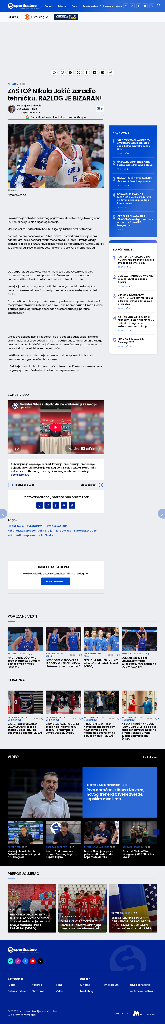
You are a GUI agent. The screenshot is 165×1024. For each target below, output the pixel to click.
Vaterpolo (118, 913)
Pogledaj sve (150, 757)
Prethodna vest (24, 485)
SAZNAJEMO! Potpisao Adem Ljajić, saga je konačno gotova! (135, 163)
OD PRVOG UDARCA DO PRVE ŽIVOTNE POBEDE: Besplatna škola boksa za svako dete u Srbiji (133, 144)
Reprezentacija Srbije (54, 654)
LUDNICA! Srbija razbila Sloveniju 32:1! (131, 341)
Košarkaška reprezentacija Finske (30, 535)
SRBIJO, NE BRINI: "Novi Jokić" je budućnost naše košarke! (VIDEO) (101, 663)
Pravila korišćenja (139, 984)
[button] (156, 832)
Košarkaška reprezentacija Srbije (30, 530)
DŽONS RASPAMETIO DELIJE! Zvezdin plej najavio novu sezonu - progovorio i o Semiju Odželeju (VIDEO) (62, 728)
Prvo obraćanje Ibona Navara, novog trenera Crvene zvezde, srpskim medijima (115, 794)
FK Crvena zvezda (71, 916)
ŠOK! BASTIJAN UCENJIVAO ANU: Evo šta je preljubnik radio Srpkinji (136, 279)
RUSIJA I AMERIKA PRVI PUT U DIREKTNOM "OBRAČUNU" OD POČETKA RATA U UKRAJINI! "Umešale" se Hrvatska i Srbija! (133, 923)
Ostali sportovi (90, 6)
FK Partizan (14, 847)
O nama (85, 984)
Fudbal (48, 6)
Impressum (111, 984)
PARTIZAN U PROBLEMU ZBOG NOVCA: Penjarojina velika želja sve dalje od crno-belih (136, 259)
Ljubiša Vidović (32, 105)
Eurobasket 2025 (85, 530)
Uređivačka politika (140, 991)
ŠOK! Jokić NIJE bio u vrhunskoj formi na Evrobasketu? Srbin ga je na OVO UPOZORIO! (139, 662)
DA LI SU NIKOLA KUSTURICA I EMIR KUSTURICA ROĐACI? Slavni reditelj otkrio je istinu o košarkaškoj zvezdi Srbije (136, 322)
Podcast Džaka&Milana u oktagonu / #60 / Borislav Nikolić (138, 854)
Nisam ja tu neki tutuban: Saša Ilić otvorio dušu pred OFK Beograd (24, 854)
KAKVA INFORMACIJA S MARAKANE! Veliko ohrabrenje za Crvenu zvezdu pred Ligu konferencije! (134, 198)
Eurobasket (63, 530)
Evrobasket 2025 (57, 526)
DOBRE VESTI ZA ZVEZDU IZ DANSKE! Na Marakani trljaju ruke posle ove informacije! (81, 925)
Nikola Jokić (16, 526)
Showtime (108, 6)
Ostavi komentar (55, 581)
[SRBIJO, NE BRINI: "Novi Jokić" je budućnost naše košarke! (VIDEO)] (101, 639)
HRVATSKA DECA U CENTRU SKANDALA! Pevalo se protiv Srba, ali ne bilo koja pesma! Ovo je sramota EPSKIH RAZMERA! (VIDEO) (30, 921)
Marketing (86, 991)
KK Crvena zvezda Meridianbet (18, 718)
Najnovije (13, 17)
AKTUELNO (13, 84)
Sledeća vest (89, 485)
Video (119, 6)
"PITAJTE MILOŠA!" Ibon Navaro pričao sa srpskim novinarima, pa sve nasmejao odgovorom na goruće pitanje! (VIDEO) (99, 730)
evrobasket (35, 526)
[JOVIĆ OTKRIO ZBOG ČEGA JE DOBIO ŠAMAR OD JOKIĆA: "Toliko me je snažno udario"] (63, 639)
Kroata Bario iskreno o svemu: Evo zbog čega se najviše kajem (61, 854)
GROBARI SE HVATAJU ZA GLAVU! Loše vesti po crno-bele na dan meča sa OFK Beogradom (135, 221)
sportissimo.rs (31, 112)
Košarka (62, 6)
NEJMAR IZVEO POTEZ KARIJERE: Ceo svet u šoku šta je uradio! (134, 180)
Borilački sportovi (57, 847)
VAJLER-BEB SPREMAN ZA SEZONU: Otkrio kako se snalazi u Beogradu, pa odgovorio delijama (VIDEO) (25, 728)
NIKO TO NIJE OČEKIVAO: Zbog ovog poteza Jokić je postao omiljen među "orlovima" (24, 662)
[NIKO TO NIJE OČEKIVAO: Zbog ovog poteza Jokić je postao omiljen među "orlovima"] (25, 639)
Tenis (74, 6)
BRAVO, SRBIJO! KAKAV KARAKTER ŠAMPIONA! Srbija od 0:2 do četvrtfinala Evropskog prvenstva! (136, 299)
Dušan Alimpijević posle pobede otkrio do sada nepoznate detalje (98, 854)
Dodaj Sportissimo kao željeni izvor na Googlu (58, 117)
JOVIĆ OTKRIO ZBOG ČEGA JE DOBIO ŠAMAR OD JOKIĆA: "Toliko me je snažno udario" (63, 663)
